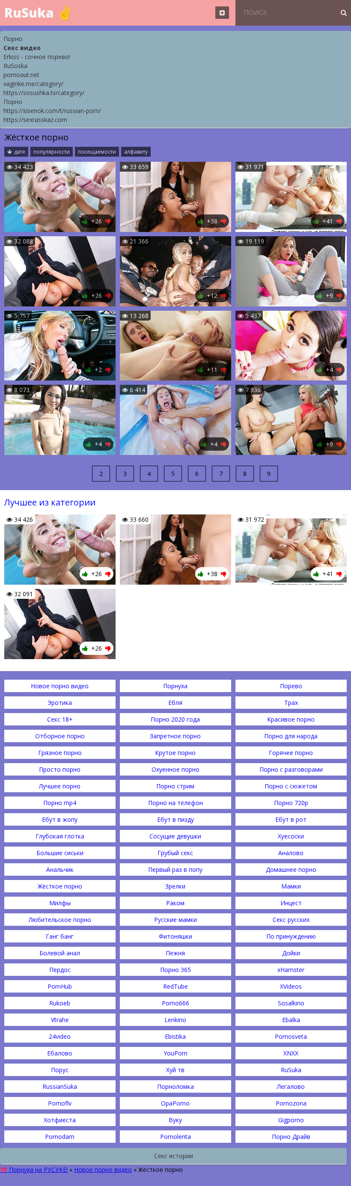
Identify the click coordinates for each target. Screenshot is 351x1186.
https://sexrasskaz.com (35, 120)
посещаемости (97, 151)
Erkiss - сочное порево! (36, 57)
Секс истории (173, 1156)
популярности (51, 151)
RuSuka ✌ (38, 12)
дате (19, 151)
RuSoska (15, 66)
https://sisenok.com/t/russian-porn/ (52, 111)
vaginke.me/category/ (33, 84)
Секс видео (22, 48)
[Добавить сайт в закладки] (222, 12)
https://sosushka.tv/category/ (43, 93)
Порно (12, 39)
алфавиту (136, 151)
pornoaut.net (21, 75)
